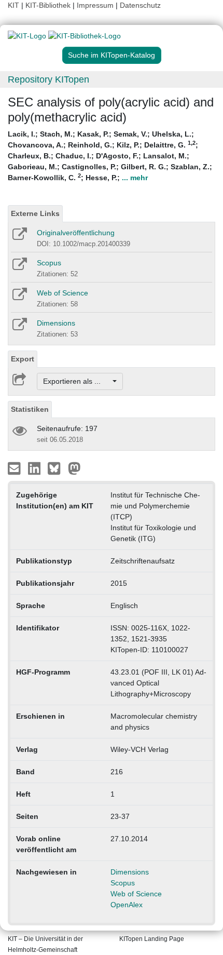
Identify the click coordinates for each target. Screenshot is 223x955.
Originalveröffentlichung (76, 232)
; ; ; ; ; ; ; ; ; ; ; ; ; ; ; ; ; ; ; (110, 156)
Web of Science (62, 293)
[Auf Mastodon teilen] (74, 468)
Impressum (95, 5)
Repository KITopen (48, 79)
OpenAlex (126, 904)
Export (22, 359)
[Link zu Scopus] (19, 267)
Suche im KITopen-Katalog (111, 55)
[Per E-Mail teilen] (15, 468)
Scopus (49, 263)
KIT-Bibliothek (49, 5)
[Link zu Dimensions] (19, 328)
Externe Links (35, 213)
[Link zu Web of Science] (19, 297)
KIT (13, 5)
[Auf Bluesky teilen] (57, 468)
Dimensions (56, 323)
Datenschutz (140, 5)
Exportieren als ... (77, 381)
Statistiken (30, 409)
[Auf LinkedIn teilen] (35, 468)
